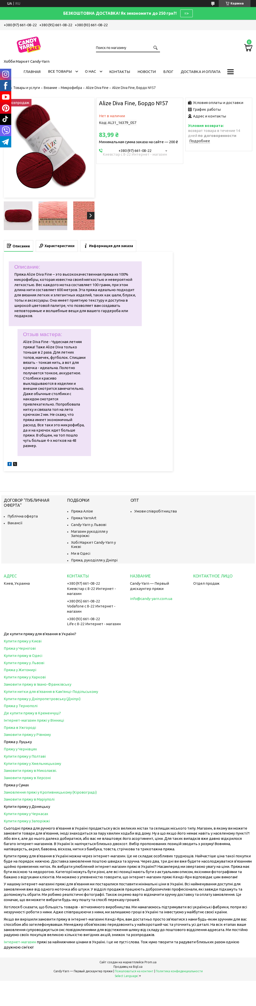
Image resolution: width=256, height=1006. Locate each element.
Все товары (60, 71)
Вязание (50, 88)
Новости (147, 71)
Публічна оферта (23, 516)
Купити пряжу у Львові (24, 663)
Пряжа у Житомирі (20, 670)
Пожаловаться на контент (134, 971)
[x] (15, 465)
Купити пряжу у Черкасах (26, 814)
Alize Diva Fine (97, 88)
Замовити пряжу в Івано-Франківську (37, 684)
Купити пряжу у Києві (23, 641)
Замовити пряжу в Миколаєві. (30, 770)
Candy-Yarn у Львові (88, 524)
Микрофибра (71, 88)
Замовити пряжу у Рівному (27, 734)
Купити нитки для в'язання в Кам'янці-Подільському (51, 691)
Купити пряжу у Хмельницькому (32, 763)
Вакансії (15, 523)
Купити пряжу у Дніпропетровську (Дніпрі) (42, 699)
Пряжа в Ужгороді (20, 727)
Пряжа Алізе (82, 511)
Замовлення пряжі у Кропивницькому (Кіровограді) (50, 792)
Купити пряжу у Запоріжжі (27, 821)
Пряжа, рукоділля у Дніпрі (94, 560)
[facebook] (10, 465)
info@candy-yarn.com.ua (151, 598)
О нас (90, 71)
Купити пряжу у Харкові (25, 677)
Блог (168, 71)
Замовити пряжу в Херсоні (27, 778)
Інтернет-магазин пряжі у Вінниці (34, 720)
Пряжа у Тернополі (21, 706)
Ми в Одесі (80, 553)
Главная (32, 71)
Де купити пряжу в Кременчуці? (32, 713)
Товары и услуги (26, 88)
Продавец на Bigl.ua (128, 966)
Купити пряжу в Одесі (23, 655)
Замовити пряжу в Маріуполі (29, 799)
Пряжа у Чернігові (20, 648)
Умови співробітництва (155, 511)
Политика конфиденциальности (179, 971)
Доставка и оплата (200, 71)
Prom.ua (150, 962)
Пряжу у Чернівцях (20, 749)
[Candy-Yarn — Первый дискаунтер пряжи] (29, 43)
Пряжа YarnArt (83, 518)
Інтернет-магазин (20, 942)
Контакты (119, 71)
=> (186, 13)
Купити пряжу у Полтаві (25, 756)
